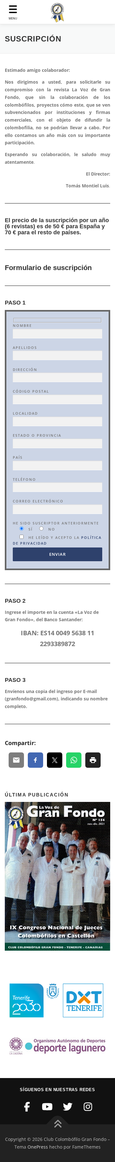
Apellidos (25, 347)
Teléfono (24, 479)
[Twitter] (68, 1106)
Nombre (22, 325)
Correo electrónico (38, 501)
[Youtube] (48, 1106)
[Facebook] (27, 1106)
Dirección (25, 369)
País (18, 457)
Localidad (25, 413)
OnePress (37, 1147)
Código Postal (31, 391)
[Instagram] (88, 1106)
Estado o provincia (37, 435)
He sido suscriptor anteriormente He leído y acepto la (57, 533)
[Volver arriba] (57, 1124)
